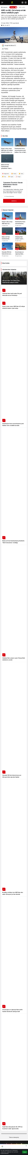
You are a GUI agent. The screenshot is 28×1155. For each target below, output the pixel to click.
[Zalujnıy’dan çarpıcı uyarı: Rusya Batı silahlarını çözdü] (20, 234)
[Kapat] (26, 1146)
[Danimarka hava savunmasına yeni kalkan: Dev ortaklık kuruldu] (21, 145)
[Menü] (2, 2)
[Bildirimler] (25, 2)
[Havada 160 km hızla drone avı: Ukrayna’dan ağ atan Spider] (7, 250)
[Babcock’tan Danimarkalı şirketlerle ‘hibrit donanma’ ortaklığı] (7, 161)
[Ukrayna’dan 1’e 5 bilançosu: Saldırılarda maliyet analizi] (14, 278)
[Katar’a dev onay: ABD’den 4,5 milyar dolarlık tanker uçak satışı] (7, 145)
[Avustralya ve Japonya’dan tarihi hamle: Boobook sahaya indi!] (20, 250)
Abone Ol (14, 201)
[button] (22, 2)
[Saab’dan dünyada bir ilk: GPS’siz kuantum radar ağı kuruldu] (14, 1072)
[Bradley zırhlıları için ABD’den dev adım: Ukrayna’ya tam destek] (14, 837)
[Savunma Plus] (12, 2)
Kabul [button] (24, 1152)
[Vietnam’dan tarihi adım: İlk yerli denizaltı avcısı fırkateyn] (14, 291)
